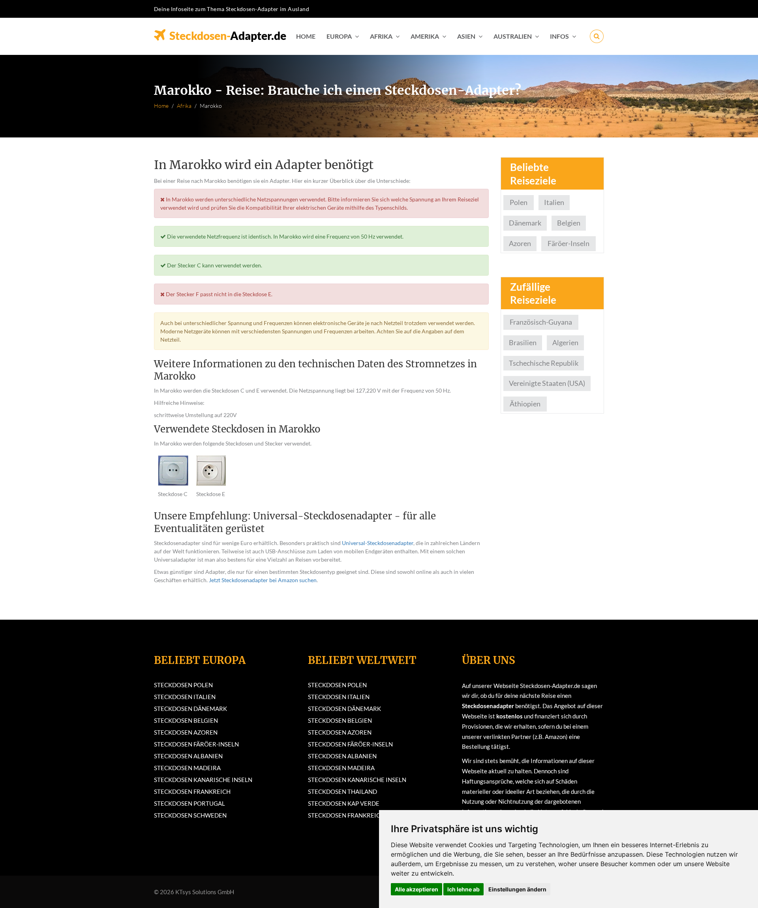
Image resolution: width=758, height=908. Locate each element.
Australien (512, 36)
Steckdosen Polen (183, 684)
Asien (466, 36)
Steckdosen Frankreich (192, 791)
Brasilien (523, 342)
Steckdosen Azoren (186, 732)
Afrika (381, 36)
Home (305, 36)
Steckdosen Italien (185, 696)
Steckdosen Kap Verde (343, 803)
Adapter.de (227, 33)
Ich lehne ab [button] (463, 889)
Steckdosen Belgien (186, 720)
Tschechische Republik (543, 363)
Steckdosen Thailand (342, 791)
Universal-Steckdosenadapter (377, 543)
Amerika (425, 36)
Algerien (565, 342)
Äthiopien (525, 403)
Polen (518, 202)
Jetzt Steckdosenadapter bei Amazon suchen (263, 580)
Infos (559, 36)
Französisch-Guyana (541, 322)
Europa (339, 36)
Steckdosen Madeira (187, 767)
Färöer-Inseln (568, 243)
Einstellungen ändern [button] (517, 889)
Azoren (520, 243)
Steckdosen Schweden (190, 815)
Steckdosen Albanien (188, 755)
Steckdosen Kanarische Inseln (203, 779)
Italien (554, 202)
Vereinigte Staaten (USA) (547, 383)
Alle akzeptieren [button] (416, 889)
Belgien (568, 222)
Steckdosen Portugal (189, 803)
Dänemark (525, 222)
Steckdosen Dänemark (190, 708)
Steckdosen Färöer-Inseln (196, 744)
